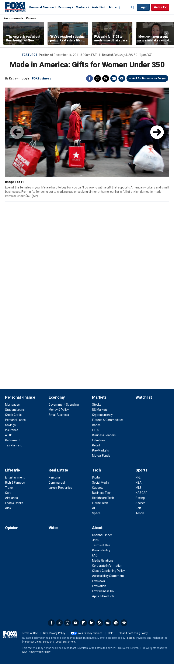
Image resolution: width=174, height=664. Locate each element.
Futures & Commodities (107, 420)
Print (113, 78)
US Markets (100, 409)
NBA (139, 482)
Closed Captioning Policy (108, 570)
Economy (64, 7)
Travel (9, 487)
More (112, 7)
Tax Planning (13, 445)
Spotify (115, 622)
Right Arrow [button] (166, 33)
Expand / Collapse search (132, 7)
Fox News (98, 581)
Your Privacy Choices (90, 633)
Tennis (140, 513)
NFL (138, 477)
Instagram (67, 622)
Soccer (140, 503)
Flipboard (83, 622)
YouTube (75, 622)
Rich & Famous (15, 482)
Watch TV (160, 7)
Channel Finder (102, 535)
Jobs (95, 540)
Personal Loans (15, 420)
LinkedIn (91, 622)
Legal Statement (65, 641)
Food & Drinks (14, 503)
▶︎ (157, 132)
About (97, 527)
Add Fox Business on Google (149, 78)
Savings (10, 425)
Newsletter (107, 622)
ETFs (95, 430)
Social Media (100, 482)
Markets (81, 7)
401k (8, 435)
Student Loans (15, 409)
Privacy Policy (101, 550)
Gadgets (97, 487)
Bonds (96, 425)
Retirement (12, 440)
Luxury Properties (60, 487)
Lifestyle (12, 470)
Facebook (89, 78)
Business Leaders (104, 435)
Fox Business (15, 7)
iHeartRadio (124, 622)
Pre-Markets (100, 450)
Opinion (11, 527)
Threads (105, 78)
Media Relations (103, 560)
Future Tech (100, 503)
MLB (139, 487)
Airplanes (11, 498)
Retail (96, 445)
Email (121, 78)
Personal (54, 477)
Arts (8, 508)
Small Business (59, 414)
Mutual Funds (101, 455)
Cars (8, 492)
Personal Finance (41, 7)
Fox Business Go (103, 591)
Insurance (11, 430)
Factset (130, 637)
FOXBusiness (41, 78)
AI (93, 508)
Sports (141, 470)
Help (110, 633)
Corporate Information (107, 565)
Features (30, 55)
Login (143, 7)
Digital (96, 477)
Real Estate (58, 470)
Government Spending (64, 404)
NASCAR (141, 492)
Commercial (57, 482)
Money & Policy (59, 409)
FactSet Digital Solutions (39, 641)
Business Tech (101, 492)
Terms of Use (101, 545)
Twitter (97, 78)
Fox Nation (99, 586)
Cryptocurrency (102, 414)
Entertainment (15, 477)
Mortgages (12, 404)
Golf (138, 508)
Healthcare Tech (103, 498)
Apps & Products (103, 596)
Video (54, 527)
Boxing (140, 498)
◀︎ (17, 132)
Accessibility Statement (108, 576)
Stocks (96, 404)
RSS (99, 622)
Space (96, 513)
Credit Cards (13, 414)
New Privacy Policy (54, 633)
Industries (98, 440)
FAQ (95, 555)
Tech (96, 470)
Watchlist (98, 7)
